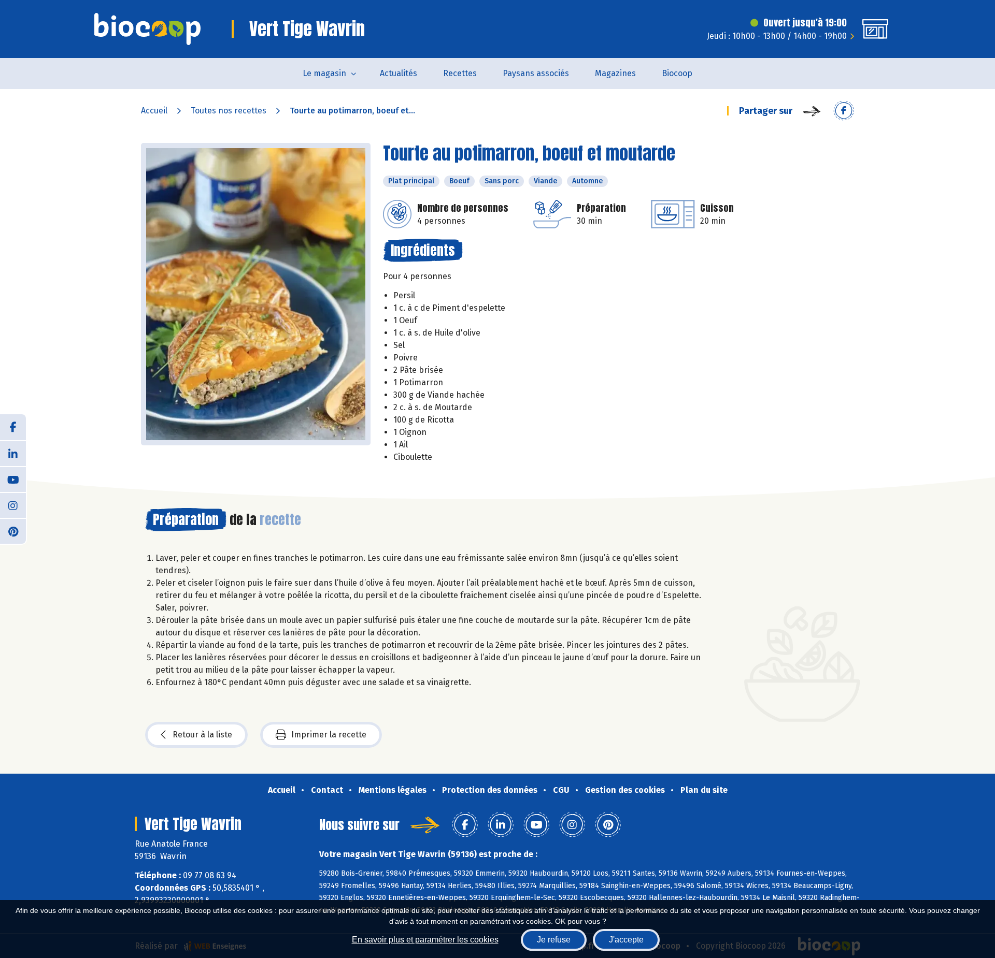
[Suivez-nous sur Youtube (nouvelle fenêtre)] (13, 479)
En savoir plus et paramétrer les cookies (425, 939)
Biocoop (677, 73)
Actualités (398, 73)
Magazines (615, 73)
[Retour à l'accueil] (147, 29)
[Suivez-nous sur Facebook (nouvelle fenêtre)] (13, 427)
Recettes (460, 73)
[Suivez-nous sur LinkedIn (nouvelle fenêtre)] (13, 453)
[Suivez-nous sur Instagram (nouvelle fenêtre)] (13, 505)
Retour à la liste (202, 734)
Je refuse (554, 939)
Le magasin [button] (324, 73)
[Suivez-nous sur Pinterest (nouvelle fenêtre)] (13, 531)
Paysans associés (536, 73)
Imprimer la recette (328, 734)
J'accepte (626, 939)
